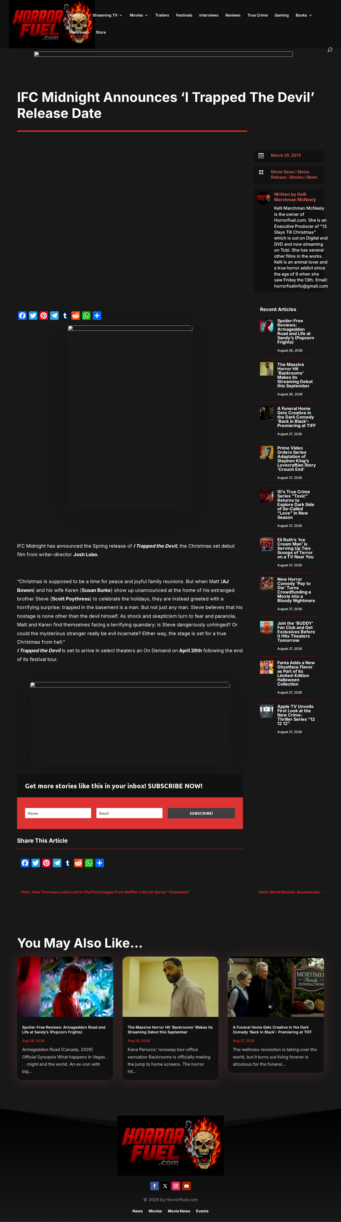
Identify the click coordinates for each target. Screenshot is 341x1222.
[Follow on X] (165, 1186)
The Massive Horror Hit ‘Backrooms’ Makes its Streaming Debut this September (295, 375)
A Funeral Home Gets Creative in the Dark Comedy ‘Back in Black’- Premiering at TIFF (296, 417)
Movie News (282, 171)
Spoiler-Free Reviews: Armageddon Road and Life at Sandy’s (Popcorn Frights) (295, 331)
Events (202, 1211)
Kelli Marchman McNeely (295, 197)
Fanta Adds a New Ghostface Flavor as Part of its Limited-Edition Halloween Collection (296, 673)
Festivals (184, 15)
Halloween (79, 32)
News (75, 15)
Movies (136, 15)
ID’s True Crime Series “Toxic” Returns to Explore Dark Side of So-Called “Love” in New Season (295, 504)
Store (101, 32)
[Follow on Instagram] (176, 1186)
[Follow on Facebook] (154, 1186)
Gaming (282, 15)
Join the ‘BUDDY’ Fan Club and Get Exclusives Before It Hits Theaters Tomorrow (296, 631)
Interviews (208, 15)
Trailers (162, 15)
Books (301, 15)
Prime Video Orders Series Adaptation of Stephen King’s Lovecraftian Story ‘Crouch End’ (296, 458)
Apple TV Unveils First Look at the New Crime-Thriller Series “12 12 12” (296, 715)
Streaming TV (104, 15)
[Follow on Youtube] (186, 1186)
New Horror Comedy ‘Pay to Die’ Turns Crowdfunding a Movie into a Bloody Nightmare (296, 589)
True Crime (257, 15)
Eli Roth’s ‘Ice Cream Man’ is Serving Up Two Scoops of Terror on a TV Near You (295, 548)
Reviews (233, 15)
